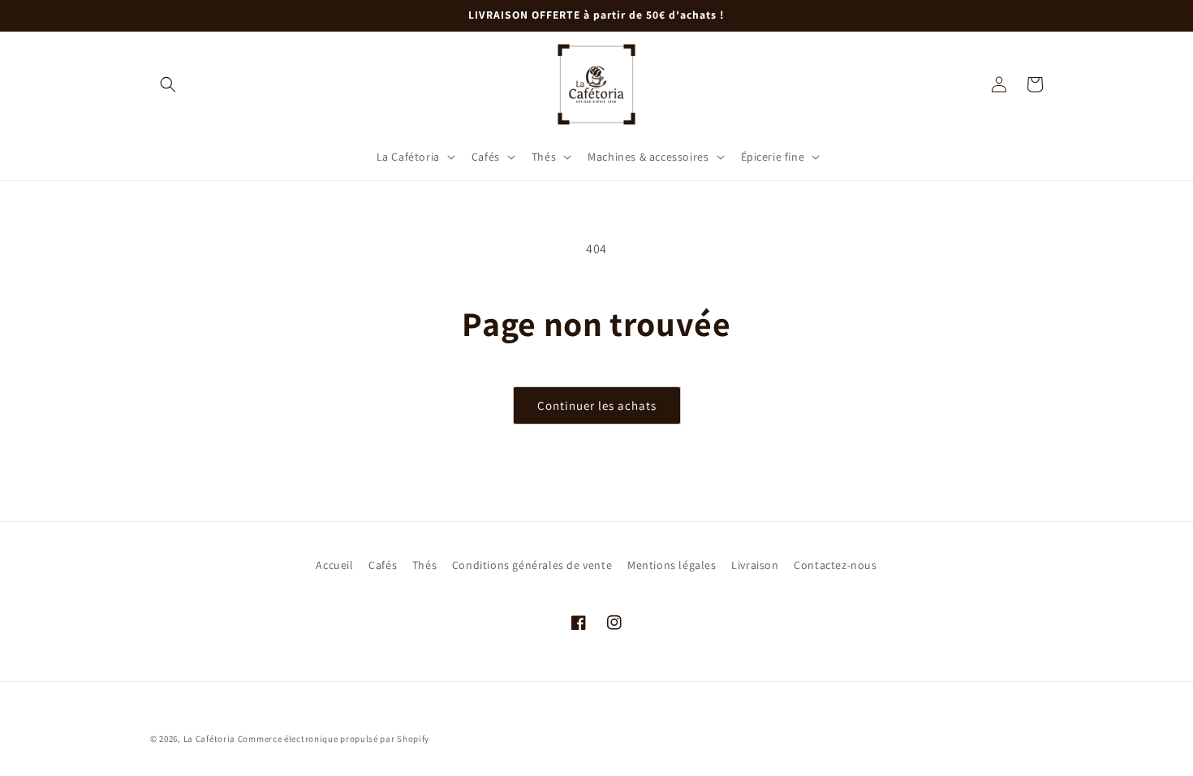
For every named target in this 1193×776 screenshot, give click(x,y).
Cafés (382, 565)
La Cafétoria (209, 738)
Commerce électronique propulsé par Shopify (333, 738)
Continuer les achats (597, 405)
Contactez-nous (835, 565)
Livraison (754, 565)
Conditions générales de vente (532, 565)
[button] (168, 84)
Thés (424, 565)
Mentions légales (672, 565)
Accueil (334, 565)
